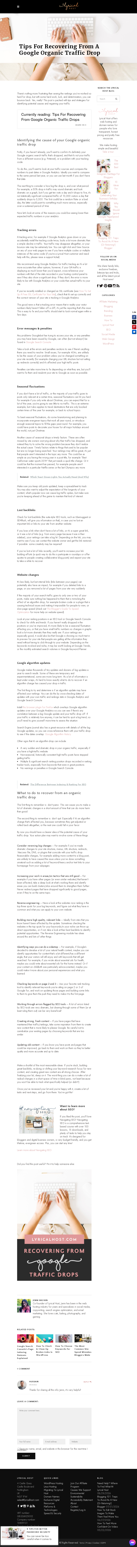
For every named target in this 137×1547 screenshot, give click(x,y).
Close (57, 1528)
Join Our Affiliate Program (79, 1485)
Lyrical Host (108, 325)
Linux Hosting (50, 1486)
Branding (108, 311)
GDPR (103, 1543)
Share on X (80, 125)
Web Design (108, 339)
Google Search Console (38, 342)
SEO (108, 329)
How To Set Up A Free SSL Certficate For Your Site (54, 292)
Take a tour (107, 152)
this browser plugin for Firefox (38, 707)
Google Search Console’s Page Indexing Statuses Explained (25, 1352)
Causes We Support (81, 1490)
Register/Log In (78, 1510)
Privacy (89, 1543)
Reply (86, 1382)
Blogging (108, 306)
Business (108, 315)
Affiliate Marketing (108, 301)
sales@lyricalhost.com (28, 1500)
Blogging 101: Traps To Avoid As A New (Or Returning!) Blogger (108, 243)
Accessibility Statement (82, 1500)
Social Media (108, 334)
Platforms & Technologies (51, 1508)
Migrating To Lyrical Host (53, 1491)
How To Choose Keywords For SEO (63, 1349)
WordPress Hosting (53, 1483)
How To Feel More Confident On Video (107, 1525)
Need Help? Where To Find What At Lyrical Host (107, 1487)
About (74, 1503)
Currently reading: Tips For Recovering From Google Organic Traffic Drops (53, 117)
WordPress (108, 343)
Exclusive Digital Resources (52, 1501)
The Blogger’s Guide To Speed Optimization (48, 610)
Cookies (96, 1543)
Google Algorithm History (58, 734)
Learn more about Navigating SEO (34, 1150)
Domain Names (52, 1496)
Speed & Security (52, 1513)
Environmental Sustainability (77, 1495)
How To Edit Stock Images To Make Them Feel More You (107, 1513)
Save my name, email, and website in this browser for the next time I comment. (52, 1449)
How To (108, 320)
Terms (81, 1543)
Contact (74, 1506)
